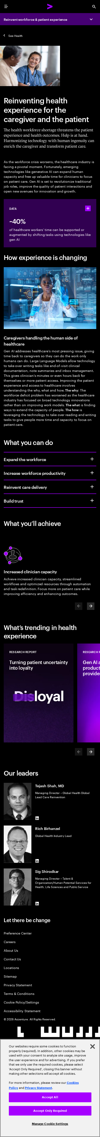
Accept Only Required (50, 1110)
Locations (11, 967)
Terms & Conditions (19, 993)
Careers (10, 941)
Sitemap (10, 976)
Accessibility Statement (22, 1010)
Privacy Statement (18, 984)
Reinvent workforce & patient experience (35, 19)
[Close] (92, 1046)
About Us (11, 950)
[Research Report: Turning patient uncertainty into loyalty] (38, 693)
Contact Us (12, 958)
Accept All (50, 1097)
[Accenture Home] (50, 6)
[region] (50, 1088)
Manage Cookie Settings (50, 1123)
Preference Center (18, 933)
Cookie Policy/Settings (21, 1002)
